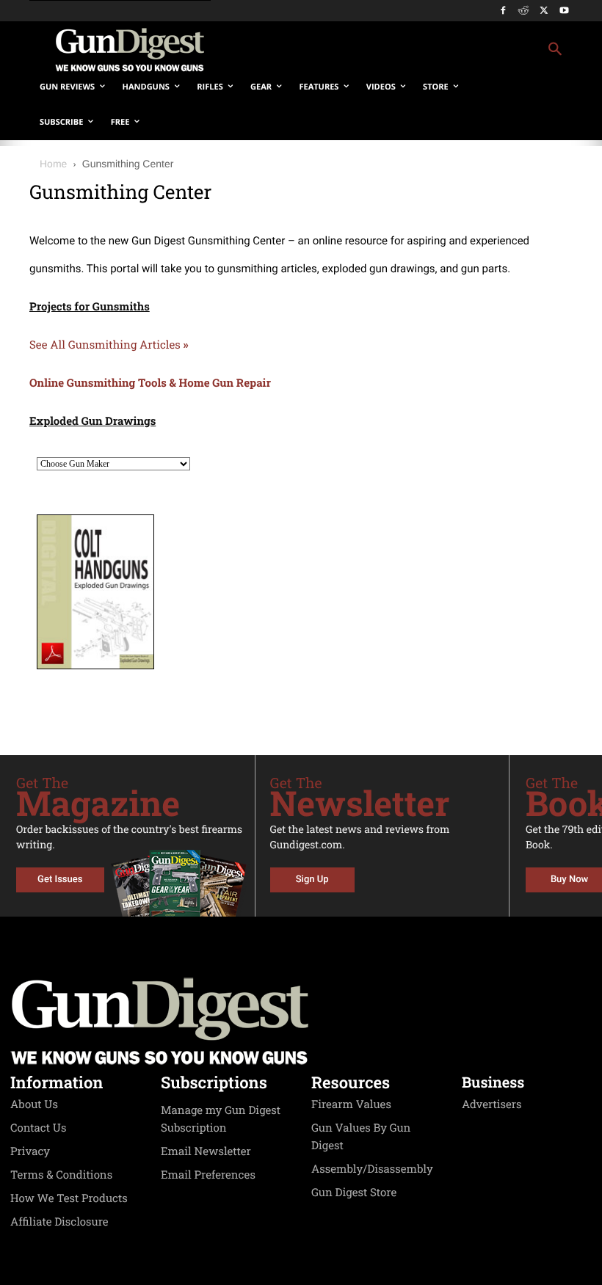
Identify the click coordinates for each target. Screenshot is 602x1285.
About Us (34, 1104)
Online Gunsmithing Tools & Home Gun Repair (150, 383)
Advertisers (492, 1104)
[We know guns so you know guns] (129, 50)
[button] (401, 50)
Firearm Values (351, 1104)
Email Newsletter (206, 1151)
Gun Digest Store (353, 1192)
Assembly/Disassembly (372, 1169)
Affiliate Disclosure (59, 1222)
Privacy (30, 1151)
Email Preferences (208, 1175)
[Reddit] (523, 11)
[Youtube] (564, 11)
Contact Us (38, 1128)
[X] (543, 11)
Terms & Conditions (61, 1175)
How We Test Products (69, 1198)
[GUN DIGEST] (301, 1022)
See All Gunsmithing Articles (109, 345)
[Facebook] (503, 11)
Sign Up (312, 879)
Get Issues (59, 879)
